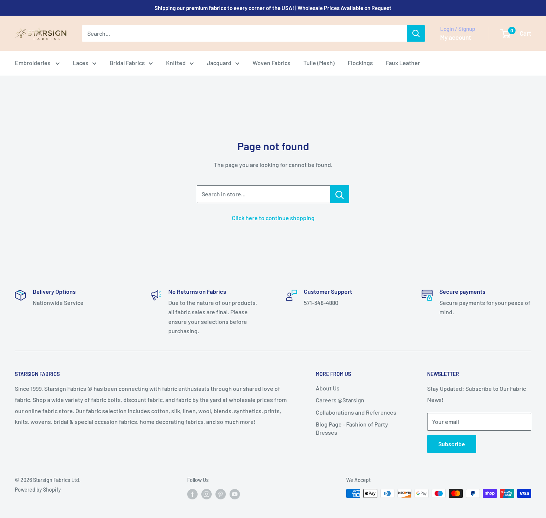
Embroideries (33, 62)
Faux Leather (403, 62)
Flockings (360, 62)
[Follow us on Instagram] (206, 494)
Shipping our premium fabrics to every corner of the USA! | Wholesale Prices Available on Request (273, 7)
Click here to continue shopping (273, 217)
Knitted (176, 62)
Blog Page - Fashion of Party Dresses (352, 428)
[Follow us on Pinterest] (220, 494)
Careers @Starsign (340, 399)
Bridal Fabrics (127, 62)
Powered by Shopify (38, 489)
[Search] (416, 33)
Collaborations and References (356, 412)
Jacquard (219, 62)
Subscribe (451, 443)
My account (455, 37)
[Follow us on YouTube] (235, 494)
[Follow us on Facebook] (192, 494)
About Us (327, 388)
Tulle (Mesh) (319, 62)
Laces (80, 62)
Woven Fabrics (271, 62)
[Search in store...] (339, 194)
